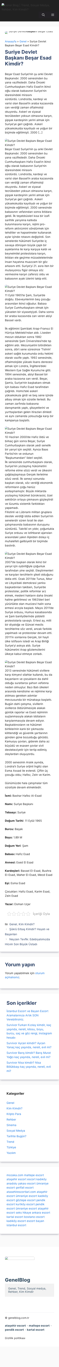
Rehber (11, 1119)
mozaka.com (15, 1175)
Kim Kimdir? (27, 924)
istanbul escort (16, 1225)
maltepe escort (34, 1175)
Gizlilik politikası (15, 1338)
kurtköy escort (25, 1204)
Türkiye (11, 1147)
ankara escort (41, 1212)
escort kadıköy (37, 1179)
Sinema (11, 1125)
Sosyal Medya (16, 1130)
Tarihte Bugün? (16, 1136)
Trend (10, 1141)
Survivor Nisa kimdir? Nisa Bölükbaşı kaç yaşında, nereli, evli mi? (29, 1067)
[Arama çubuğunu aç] (43, 15)
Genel (13, 924)
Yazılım (11, 1153)
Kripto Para (14, 1114)
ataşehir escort (16, 1179)
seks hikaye (23, 1212)
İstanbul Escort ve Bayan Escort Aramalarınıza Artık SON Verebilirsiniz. (27, 1015)
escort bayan (35, 1221)
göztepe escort (26, 1200)
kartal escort (15, 1216)
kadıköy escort (16, 1221)
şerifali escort (25, 1187)
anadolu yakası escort (21, 1183)
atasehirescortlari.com (21, 1191)
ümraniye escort (26, 1196)
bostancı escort (34, 1216)
